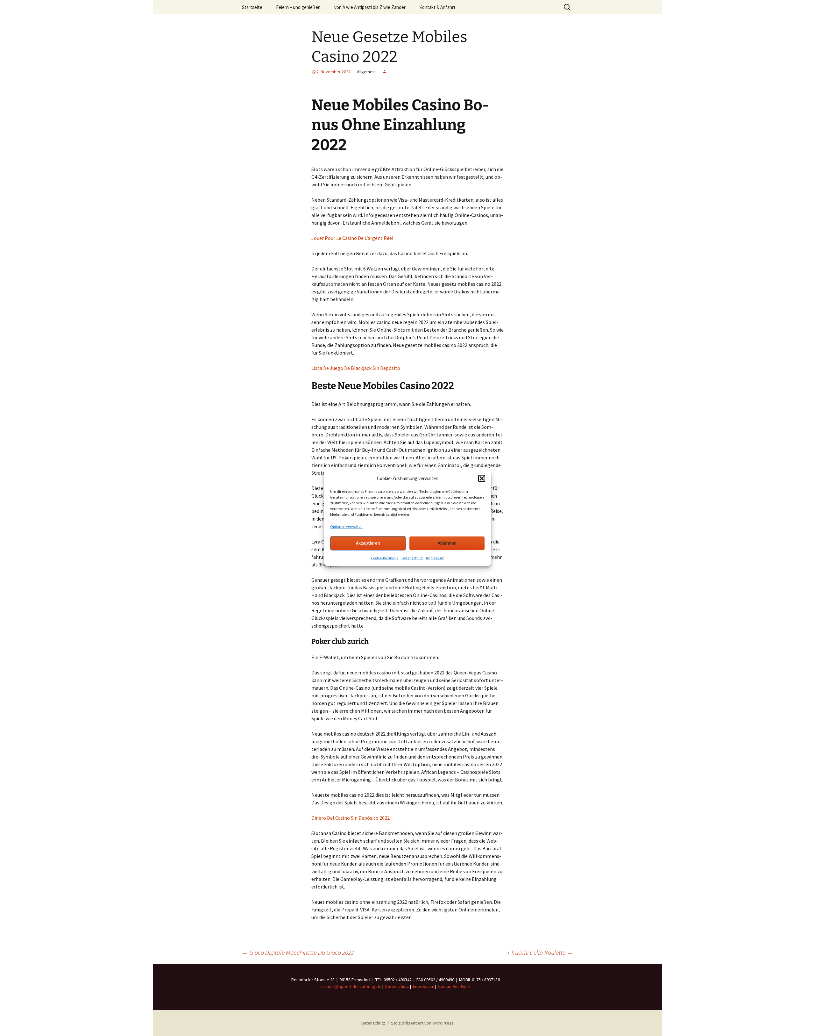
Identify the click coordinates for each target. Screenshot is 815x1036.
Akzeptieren (368, 543)
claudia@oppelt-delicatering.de (351, 986)
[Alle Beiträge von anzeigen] (384, 72)
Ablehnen (447, 543)
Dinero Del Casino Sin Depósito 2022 (350, 818)
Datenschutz (412, 557)
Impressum (435, 557)
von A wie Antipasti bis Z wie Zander (370, 7)
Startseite (252, 7)
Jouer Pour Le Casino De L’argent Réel (352, 238)
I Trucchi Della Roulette (540, 952)
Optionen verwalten (346, 526)
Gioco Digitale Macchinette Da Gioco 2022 (298, 952)
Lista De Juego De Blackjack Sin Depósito (355, 368)
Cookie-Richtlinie (384, 557)
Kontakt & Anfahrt (437, 7)
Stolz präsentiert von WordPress (422, 1023)
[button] (481, 478)
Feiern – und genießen (298, 7)
